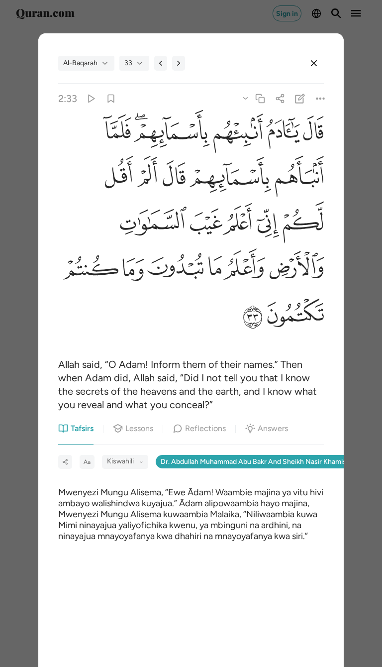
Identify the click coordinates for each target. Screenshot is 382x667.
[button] (312, 134)
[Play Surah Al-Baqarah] (90, 98)
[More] (320, 98)
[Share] (280, 98)
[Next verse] (178, 63)
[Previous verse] (160, 63)
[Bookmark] (110, 98)
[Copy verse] (260, 98)
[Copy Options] (245, 98)
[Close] (314, 63)
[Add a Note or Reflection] (300, 98)
